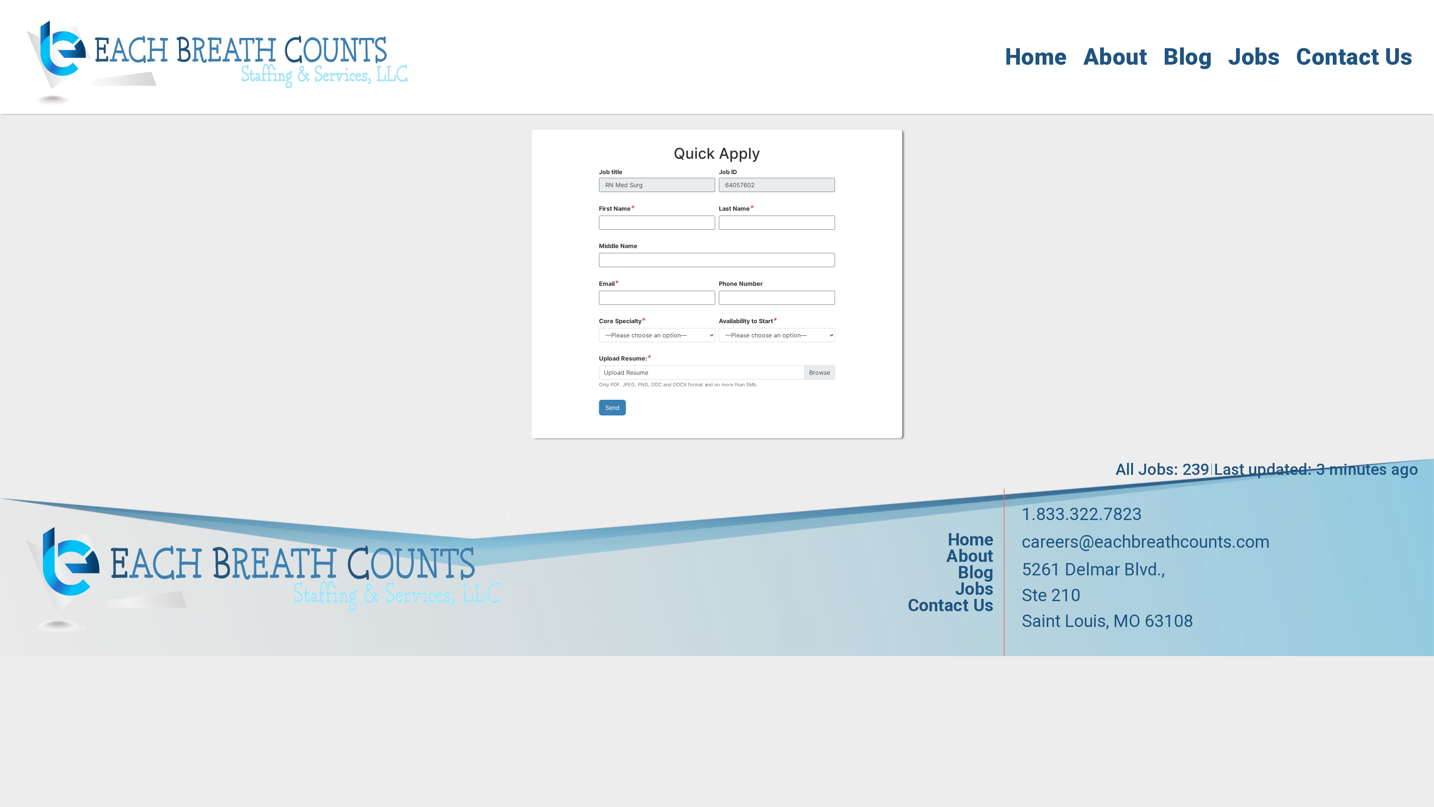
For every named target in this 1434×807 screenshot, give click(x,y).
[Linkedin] (1058, 647)
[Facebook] (1024, 647)
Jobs (1254, 57)
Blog (1188, 57)
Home (1036, 57)
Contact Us (1354, 57)
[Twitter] (1041, 647)
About (1115, 57)
